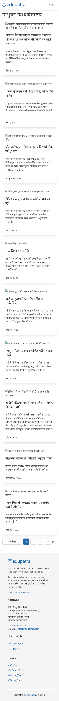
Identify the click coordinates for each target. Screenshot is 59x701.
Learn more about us (19, 592)
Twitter (16, 648)
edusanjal (31, 694)
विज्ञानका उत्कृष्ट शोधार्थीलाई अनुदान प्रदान (28, 458)
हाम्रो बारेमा (12, 665)
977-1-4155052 (19, 625)
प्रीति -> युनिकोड (15, 680)
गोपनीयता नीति (14, 670)
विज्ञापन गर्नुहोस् (14, 675)
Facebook (18, 643)
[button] (52, 5)
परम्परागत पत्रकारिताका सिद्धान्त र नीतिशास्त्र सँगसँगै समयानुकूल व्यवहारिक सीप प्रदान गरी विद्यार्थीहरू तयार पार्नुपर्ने (28, 518)
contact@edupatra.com (27, 628)
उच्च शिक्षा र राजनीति (17, 251)
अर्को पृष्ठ (12, 541)
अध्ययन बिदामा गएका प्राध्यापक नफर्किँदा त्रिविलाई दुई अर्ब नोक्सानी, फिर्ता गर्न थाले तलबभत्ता (28, 39)
